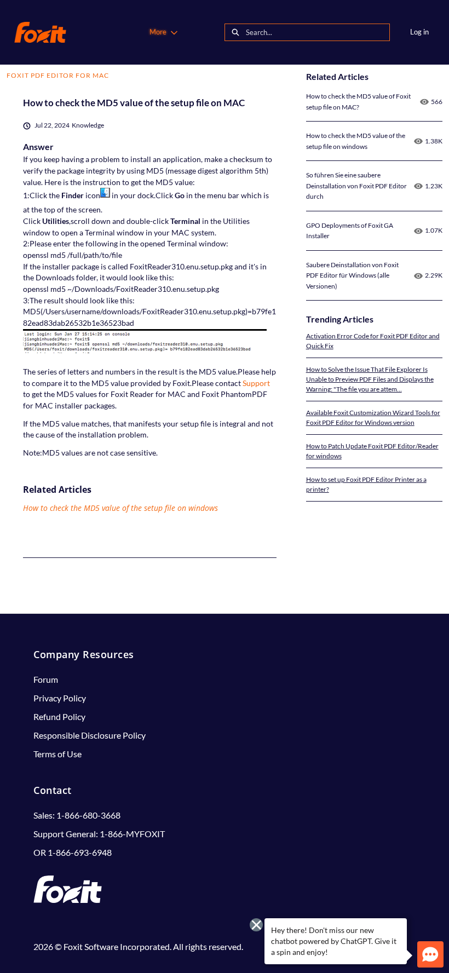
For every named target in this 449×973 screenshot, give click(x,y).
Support (256, 383)
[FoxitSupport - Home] (40, 32)
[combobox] (317, 32)
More (157, 31)
